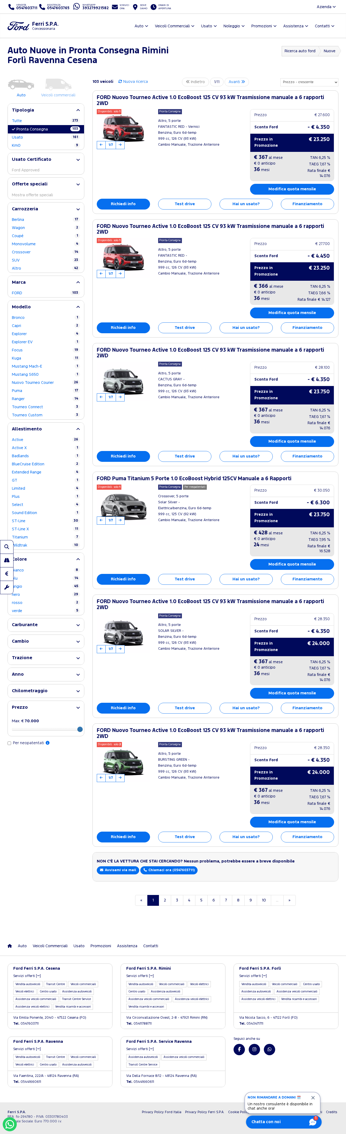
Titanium (45, 537)
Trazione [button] (22, 658)
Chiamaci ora (171, 870)
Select (45, 504)
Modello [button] (21, 307)
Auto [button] (139, 26)
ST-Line (45, 521)
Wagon (45, 228)
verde (45, 611)
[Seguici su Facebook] (239, 1049)
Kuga (45, 358)
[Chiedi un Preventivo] (7, 574)
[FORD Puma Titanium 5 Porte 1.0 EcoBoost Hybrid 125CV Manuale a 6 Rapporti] (123, 505)
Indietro (197, 82)
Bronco (45, 317)
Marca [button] (19, 282)
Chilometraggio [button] (30, 691)
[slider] (80, 729)
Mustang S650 (45, 374)
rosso (45, 602)
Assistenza (127, 946)
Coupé (45, 236)
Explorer (45, 334)
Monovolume (45, 244)
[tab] (46, 110)
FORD (45, 293)
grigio (45, 586)
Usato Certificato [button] (31, 160)
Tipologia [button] (23, 110)
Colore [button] (19, 559)
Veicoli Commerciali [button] (172, 26)
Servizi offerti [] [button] (27, 976)
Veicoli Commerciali (50, 946)
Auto (22, 946)
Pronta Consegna (47, 129)
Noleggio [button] (232, 26)
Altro (45, 268)
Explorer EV (45, 342)
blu (45, 578)
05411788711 (139, 1023)
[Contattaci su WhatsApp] (269, 1049)
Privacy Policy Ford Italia (161, 1112)
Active (45, 440)
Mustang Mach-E (45, 366)
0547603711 (26, 1023)
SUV (45, 260)
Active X (45, 448)
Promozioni (101, 946)
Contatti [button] (322, 26)
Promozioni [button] (261, 26)
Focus (45, 350)
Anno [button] (18, 674)
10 (264, 900)
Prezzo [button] (20, 707)
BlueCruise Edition (45, 464)
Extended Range (45, 472)
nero (45, 594)
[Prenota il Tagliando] (7, 587)
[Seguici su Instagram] (254, 1049)
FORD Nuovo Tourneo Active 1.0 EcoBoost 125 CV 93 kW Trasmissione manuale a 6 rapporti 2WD (210, 100)
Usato (45, 137)
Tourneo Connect (45, 407)
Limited (45, 488)
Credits (331, 1112)
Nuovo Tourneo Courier (45, 382)
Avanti (235, 82)
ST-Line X (45, 529)
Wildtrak (45, 545)
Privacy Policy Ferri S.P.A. (204, 1112)
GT (45, 480)
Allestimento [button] (27, 429)
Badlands (45, 456)
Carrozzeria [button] (25, 209)
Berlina (45, 219)
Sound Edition (45, 513)
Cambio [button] (20, 641)
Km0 (45, 145)
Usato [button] (206, 26)
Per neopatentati (29, 743)
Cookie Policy (238, 1112)
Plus (45, 496)
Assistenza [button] (293, 26)
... (277, 900)
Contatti (150, 946)
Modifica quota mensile (292, 189)
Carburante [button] (25, 625)
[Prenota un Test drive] (7, 560)
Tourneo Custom (45, 415)
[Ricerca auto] (7, 547)
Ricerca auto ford (300, 51)
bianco (45, 570)
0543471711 (251, 1023)
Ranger (45, 399)
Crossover (45, 252)
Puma (45, 391)
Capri (45, 326)
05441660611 (27, 1081)
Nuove (329, 51)
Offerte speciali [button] (30, 184)
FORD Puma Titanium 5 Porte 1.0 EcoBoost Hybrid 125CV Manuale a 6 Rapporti (194, 478)
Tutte (45, 121)
